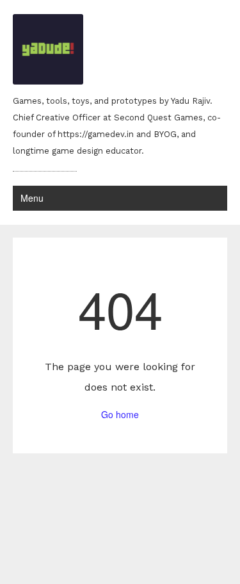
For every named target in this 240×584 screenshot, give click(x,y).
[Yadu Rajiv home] (120, 51)
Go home (120, 414)
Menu (32, 197)
